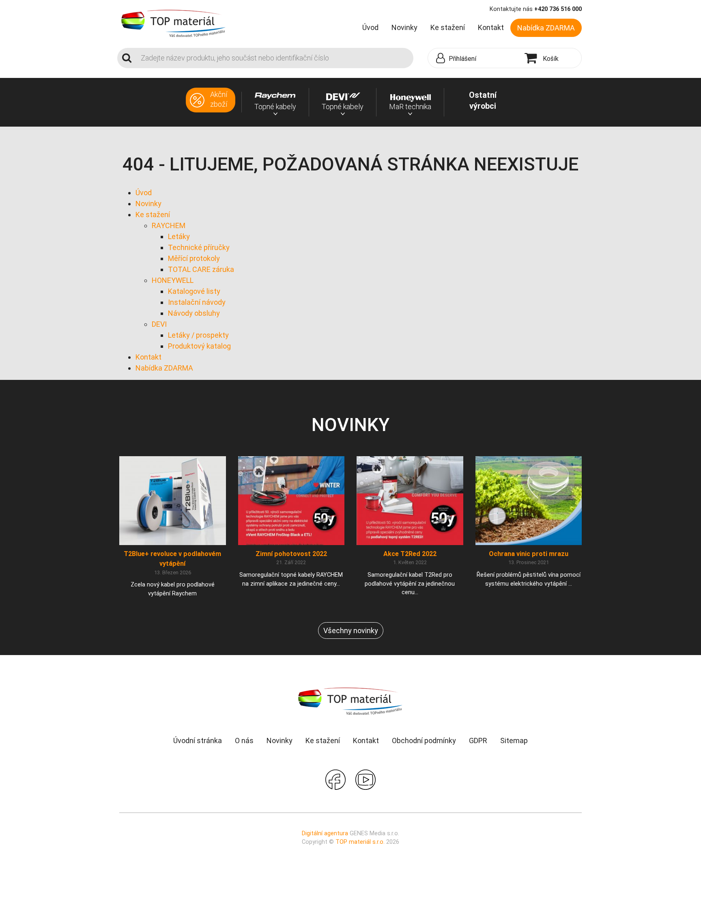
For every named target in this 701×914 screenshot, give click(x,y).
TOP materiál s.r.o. (360, 842)
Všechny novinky (350, 630)
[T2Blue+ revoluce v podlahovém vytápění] (172, 500)
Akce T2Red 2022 (410, 554)
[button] (474, 58)
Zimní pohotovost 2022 (291, 554)
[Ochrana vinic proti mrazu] (528, 500)
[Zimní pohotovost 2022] (291, 500)
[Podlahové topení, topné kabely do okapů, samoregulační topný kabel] (173, 22)
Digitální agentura (325, 833)
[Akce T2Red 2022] (410, 500)
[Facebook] (335, 778)
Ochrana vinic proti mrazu (528, 554)
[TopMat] (350, 700)
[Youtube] (365, 778)
